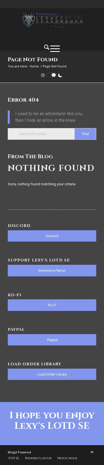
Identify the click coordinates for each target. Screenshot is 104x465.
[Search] (46, 48)
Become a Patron (52, 270)
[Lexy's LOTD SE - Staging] (52, 19)
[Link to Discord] (92, 452)
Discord (52, 236)
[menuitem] (46, 48)
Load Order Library (52, 374)
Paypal (52, 340)
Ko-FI (52, 305)
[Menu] (55, 48)
